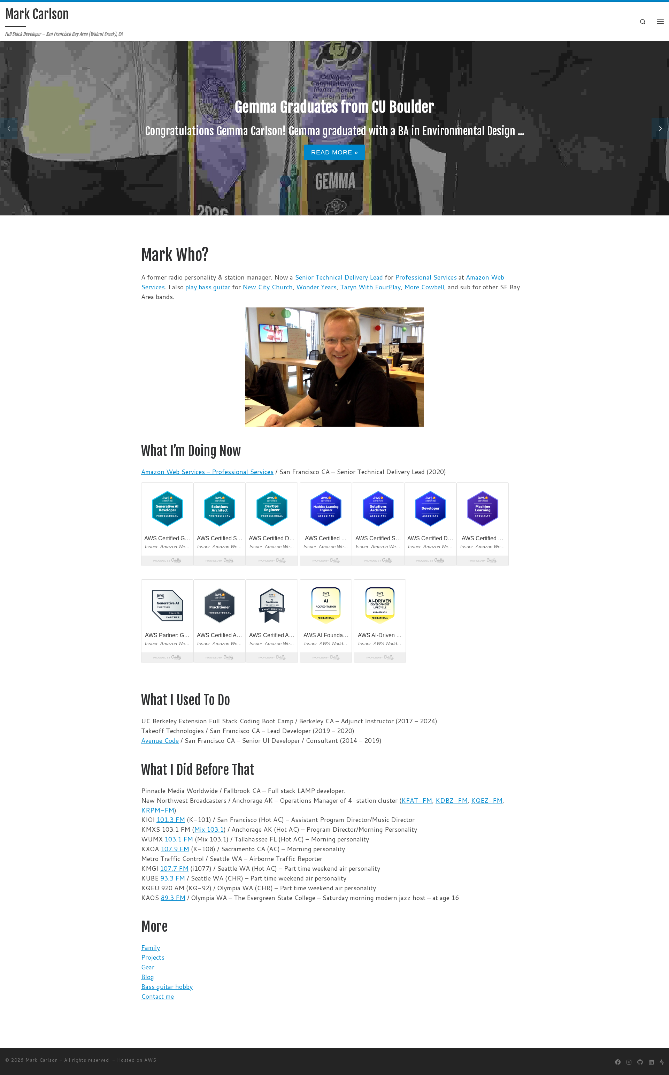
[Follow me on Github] (640, 1062)
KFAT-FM (416, 800)
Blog (147, 976)
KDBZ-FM (452, 800)
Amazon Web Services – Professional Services (207, 471)
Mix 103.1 (209, 829)
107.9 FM (175, 848)
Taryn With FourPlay (370, 286)
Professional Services (426, 277)
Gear (147, 966)
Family (150, 947)
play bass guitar (207, 286)
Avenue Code (160, 740)
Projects (152, 957)
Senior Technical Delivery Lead (339, 277)
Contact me (157, 996)
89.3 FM (173, 897)
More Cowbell (424, 286)
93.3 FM (172, 878)
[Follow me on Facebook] (618, 1062)
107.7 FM (174, 868)
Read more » (334, 152)
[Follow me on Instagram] (628, 1062)
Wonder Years (316, 286)
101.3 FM (170, 819)
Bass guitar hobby (167, 986)
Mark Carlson (41, 1060)
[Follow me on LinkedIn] (651, 1062)
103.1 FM (178, 839)
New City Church (268, 286)
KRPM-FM (157, 810)
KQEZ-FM (486, 800)
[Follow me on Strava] (662, 1062)
